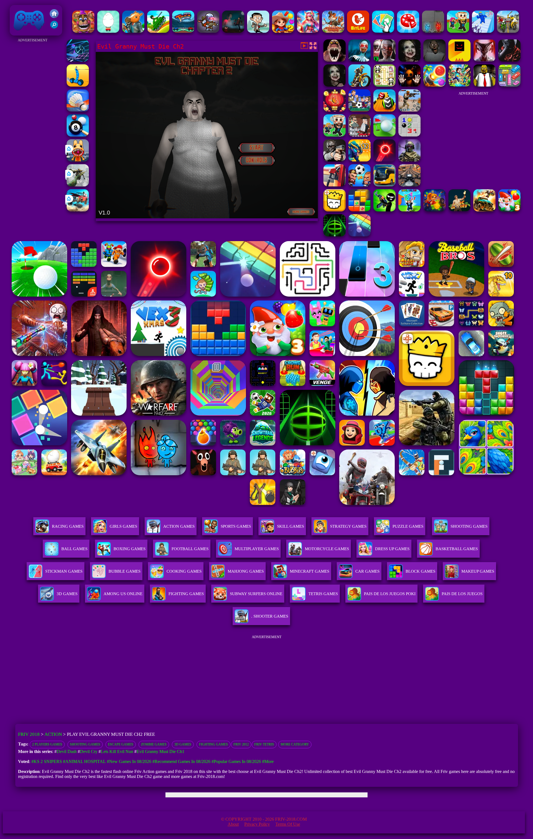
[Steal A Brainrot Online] (458, 31)
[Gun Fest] (483, 31)
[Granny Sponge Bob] (484, 85)
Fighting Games (213, 744)
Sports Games (236, 526)
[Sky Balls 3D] (384, 110)
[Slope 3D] (334, 235)
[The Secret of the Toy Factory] (409, 85)
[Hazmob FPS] (334, 160)
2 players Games (47, 744)
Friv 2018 (21, 32)
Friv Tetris (264, 744)
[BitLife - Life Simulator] (358, 31)
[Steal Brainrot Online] (334, 135)
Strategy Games (348, 526)
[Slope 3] (78, 60)
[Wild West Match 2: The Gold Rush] (283, 31)
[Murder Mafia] (359, 135)
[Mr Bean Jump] (258, 31)
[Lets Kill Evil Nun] (384, 60)
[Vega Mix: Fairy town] (308, 31)
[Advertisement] (32, 127)
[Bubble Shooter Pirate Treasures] (434, 85)
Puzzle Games (408, 526)
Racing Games (68, 526)
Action (53, 734)
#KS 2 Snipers (46, 761)
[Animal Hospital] (78, 160)
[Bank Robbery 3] (133, 31)
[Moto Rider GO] (409, 185)
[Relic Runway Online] (459, 210)
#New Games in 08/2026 (129, 761)
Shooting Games (85, 744)
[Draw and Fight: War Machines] (78, 85)
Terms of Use (287, 824)
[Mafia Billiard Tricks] (78, 135)
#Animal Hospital (84, 761)
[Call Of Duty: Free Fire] (409, 160)
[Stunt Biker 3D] (359, 85)
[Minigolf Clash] (384, 135)
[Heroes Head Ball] (359, 185)
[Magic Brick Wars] (334, 210)
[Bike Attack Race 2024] (508, 31)
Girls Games (123, 526)
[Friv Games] (54, 16)
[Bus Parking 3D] (384, 185)
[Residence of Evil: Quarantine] (334, 60)
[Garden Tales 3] (509, 210)
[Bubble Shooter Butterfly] (334, 110)
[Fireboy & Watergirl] (433, 31)
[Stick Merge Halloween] (384, 210)
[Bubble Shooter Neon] (384, 160)
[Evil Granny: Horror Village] (434, 60)
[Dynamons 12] (359, 160)
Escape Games (120, 744)
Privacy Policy (257, 824)
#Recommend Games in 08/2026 (181, 761)
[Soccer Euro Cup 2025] (359, 110)
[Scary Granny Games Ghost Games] (233, 31)
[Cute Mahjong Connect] (384, 85)
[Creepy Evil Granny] (409, 60)
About (233, 824)
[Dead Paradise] (484, 210)
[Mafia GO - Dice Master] (434, 210)
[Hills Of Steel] (158, 31)
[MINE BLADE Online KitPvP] (459, 85)
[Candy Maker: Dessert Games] (408, 31)
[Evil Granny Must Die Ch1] (334, 85)
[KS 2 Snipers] (78, 185)
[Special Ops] (409, 110)
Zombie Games (154, 744)
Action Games (179, 526)
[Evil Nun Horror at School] (359, 60)
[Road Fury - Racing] (78, 210)
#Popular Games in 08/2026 (236, 761)
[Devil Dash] (459, 60)
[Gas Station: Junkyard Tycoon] (334, 185)
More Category (295, 744)
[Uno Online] (383, 31)
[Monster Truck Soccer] (183, 31)
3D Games (182, 744)
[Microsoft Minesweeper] (409, 135)
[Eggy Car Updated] (108, 31)
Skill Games (290, 526)
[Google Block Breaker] (359, 235)
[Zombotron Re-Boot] (208, 31)
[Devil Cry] (509, 60)
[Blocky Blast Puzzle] (359, 210)
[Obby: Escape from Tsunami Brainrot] (409, 210)
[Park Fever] (509, 85)
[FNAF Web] (83, 31)
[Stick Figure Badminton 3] (78, 110)
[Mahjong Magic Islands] (333, 31)
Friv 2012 (241, 744)
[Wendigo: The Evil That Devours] (484, 60)
